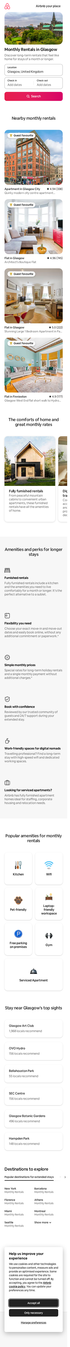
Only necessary (33, 1312)
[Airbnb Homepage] (7, 6)
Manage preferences (33, 1322)
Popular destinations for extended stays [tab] (29, 1177)
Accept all (33, 1303)
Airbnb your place (48, 6)
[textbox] (19, 84)
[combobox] (33, 71)
